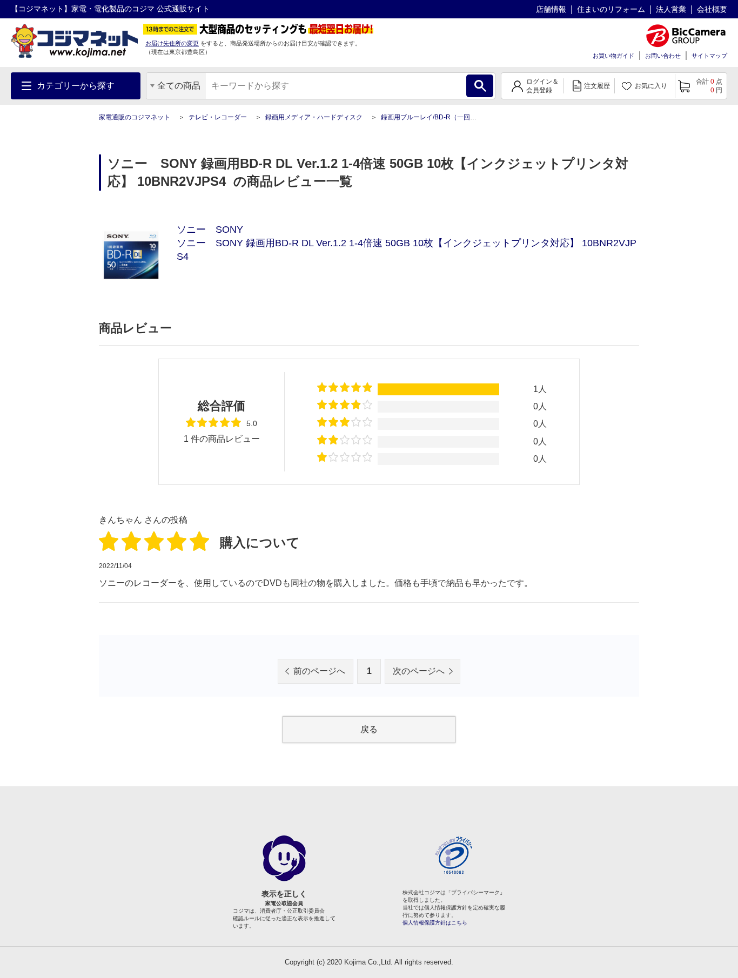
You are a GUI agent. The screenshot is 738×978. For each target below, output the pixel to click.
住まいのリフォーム (611, 9)
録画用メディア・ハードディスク (314, 117)
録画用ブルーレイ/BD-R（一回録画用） (438, 117)
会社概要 (712, 9)
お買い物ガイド (613, 55)
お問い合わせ (663, 55)
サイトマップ (709, 55)
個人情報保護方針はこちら (434, 923)
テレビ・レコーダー (218, 117)
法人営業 (671, 9)
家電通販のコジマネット (134, 117)
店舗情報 (551, 9)
